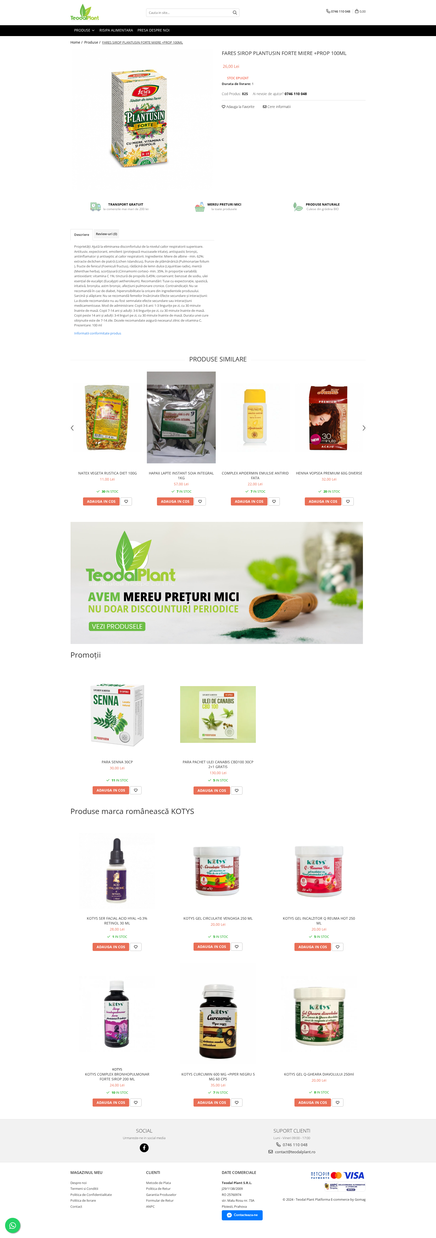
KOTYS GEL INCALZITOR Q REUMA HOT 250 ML (319, 920)
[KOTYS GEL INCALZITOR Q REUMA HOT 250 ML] (319, 871)
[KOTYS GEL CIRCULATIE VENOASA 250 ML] (218, 871)
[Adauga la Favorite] (126, 501)
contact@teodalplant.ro (294, 1151)
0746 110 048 (295, 1144)
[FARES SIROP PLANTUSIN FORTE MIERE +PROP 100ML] (142, 119)
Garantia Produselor (161, 1194)
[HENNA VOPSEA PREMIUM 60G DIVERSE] (329, 417)
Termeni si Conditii (84, 1188)
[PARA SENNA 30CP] (117, 714)
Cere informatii (278, 106)
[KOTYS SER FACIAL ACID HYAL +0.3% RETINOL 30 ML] (117, 871)
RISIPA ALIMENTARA (116, 30)
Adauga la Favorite (240, 106)
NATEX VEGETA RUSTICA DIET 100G (107, 473)
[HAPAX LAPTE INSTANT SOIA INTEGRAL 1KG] (181, 418)
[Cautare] (234, 13)
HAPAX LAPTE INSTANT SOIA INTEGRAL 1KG (181, 475)
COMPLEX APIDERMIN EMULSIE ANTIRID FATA (255, 475)
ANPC (150, 1206)
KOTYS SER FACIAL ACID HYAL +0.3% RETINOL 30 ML (117, 920)
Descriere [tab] (81, 234)
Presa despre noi (154, 30)
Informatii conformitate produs (97, 333)
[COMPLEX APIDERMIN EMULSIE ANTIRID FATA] (255, 417)
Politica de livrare (83, 1200)
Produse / (92, 42)
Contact (76, 1206)
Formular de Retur (160, 1200)
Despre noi (78, 1182)
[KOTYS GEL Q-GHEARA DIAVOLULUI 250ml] (319, 1014)
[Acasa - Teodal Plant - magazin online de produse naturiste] (95, 12)
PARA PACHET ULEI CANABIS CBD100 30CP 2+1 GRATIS (218, 764)
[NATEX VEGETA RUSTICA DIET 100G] (107, 417)
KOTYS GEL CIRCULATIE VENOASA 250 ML (218, 918)
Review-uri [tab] (106, 234)
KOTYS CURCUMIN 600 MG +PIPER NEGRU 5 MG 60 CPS (218, 1076)
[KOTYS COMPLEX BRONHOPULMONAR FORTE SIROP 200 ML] (117, 1014)
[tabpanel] (142, 119)
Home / (77, 42)
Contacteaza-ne (246, 1215)
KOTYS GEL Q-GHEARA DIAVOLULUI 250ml (319, 1074)
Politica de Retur (158, 1188)
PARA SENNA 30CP (117, 761)
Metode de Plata (158, 1182)
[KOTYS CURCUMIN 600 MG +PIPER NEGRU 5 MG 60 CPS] (218, 1013)
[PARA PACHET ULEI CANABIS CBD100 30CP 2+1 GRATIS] (218, 714)
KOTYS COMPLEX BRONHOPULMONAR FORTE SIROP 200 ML (117, 1076)
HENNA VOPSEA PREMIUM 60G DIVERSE (329, 473)
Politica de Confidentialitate (91, 1194)
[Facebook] (144, 1147)
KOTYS (117, 1069)
